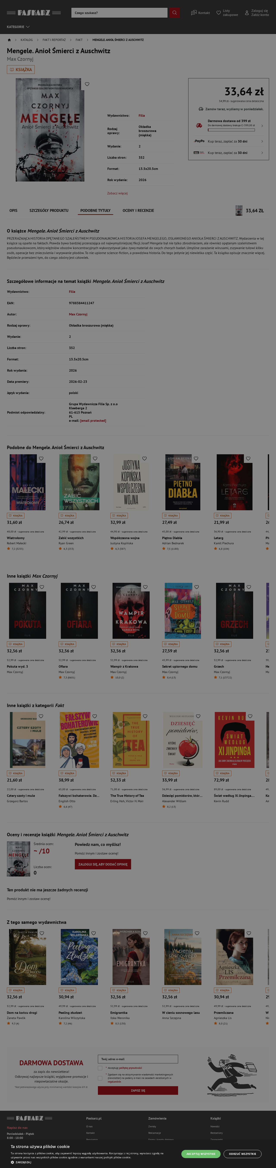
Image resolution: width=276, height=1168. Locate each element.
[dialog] (138, 1154)
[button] (93, 1162)
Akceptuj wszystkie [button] (201, 1154)
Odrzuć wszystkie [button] (242, 1154)
